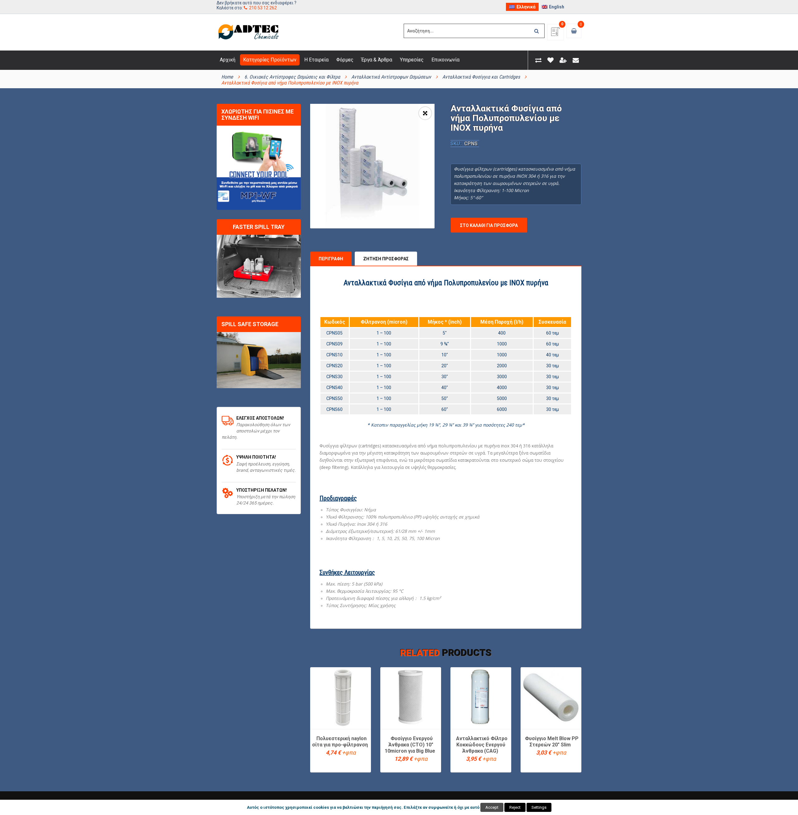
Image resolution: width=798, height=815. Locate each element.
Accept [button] (491, 807)
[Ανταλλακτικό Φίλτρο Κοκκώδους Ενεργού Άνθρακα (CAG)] (480, 697)
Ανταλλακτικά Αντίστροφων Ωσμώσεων (391, 77)
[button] (425, 113)
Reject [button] (515, 807)
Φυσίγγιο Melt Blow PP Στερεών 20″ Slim (552, 741)
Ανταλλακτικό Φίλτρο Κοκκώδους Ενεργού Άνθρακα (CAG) (481, 744)
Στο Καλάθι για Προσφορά (489, 225)
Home (227, 77)
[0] (555, 34)
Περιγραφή (331, 258)
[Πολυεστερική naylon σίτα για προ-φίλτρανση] (340, 697)
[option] (372, 166)
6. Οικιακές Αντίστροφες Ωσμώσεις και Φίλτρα (292, 77)
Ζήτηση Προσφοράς (386, 258)
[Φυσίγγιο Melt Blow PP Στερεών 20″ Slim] (551, 697)
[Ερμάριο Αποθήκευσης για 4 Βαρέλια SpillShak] (259, 360)
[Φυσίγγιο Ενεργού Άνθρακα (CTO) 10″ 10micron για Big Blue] (410, 697)
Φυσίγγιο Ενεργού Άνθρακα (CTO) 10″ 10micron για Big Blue (410, 744)
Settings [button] (538, 807)
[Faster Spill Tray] (259, 266)
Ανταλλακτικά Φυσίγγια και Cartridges (481, 77)
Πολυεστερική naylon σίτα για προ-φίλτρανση (340, 741)
